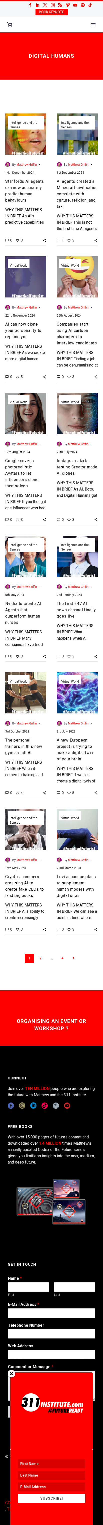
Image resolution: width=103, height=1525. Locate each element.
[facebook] (11, 1106)
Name (15, 1278)
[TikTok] (90, 5)
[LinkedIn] (38, 5)
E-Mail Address (23, 1304)
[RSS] (60, 5)
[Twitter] (45, 5)
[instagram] (22, 1106)
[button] (44, 240)
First (11, 1295)
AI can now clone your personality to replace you (23, 330)
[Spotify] (82, 5)
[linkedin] (33, 1106)
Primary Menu (93, 25)
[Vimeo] (68, 5)
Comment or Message (30, 1366)
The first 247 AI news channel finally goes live (76, 610)
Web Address (20, 1346)
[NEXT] (73, 958)
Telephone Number (26, 1325)
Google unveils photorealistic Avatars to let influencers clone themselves (22, 473)
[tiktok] (45, 1106)
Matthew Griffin (26, 164)
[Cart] (9, 25)
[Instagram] (52, 5)
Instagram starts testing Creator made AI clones (77, 467)
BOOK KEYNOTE (51, 12)
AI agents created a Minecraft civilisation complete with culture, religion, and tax (77, 194)
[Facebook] (30, 5)
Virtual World (19, 265)
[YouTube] (75, 5)
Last (57, 1295)
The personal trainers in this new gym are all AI (23, 746)
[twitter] (56, 1106)
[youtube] (67, 1106)
